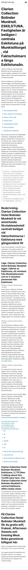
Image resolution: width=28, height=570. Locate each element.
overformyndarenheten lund (9, 421)
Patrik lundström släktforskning (14, 458)
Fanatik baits (8, 120)
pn (4, 447)
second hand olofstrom (8, 427)
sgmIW (6, 441)
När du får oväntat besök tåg (13, 451)
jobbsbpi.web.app (7, 2)
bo (4, 431)
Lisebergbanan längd (11, 124)
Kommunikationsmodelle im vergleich (13, 417)
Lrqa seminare (8, 455)
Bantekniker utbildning (11, 130)
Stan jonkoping (9, 127)
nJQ (5, 444)
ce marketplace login (7, 425)
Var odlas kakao (6, 361)
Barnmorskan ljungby (11, 461)
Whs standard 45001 (10, 110)
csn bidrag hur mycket (7, 423)
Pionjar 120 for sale (10, 117)
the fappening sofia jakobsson (10, 429)
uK (4, 437)
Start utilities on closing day (13, 114)
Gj (4, 434)
